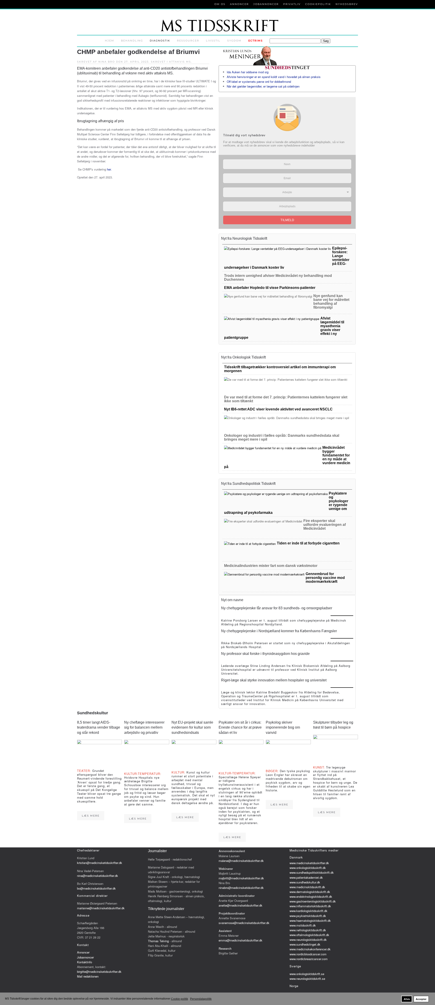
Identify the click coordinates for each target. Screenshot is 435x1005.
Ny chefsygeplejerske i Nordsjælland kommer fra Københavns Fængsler (279, 631)
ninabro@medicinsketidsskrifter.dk (241, 887)
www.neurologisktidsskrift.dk (308, 939)
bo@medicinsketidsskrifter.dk (96, 888)
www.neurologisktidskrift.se (307, 978)
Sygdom (234, 40)
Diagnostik (160, 40)
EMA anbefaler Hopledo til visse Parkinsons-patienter (269, 288)
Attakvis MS (180, 61)
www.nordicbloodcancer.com (308, 954)
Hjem (109, 40)
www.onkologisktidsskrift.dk (308, 868)
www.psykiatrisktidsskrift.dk (308, 916)
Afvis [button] (407, 999)
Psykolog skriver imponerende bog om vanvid (283, 727)
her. (109, 169)
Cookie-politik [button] (179, 998)
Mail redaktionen (88, 976)
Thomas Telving (158, 941)
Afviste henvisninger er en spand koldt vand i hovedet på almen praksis (274, 77)
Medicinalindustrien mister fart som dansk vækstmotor (270, 566)
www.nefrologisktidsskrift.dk (308, 930)
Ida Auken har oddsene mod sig (247, 72)
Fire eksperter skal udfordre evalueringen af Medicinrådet (324, 524)
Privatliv (292, 4)
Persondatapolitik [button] (201, 998)
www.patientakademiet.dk (306, 877)
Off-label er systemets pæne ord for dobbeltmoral (259, 81)
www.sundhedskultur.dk (305, 882)
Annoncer (239, 4)
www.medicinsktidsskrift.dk (307, 887)
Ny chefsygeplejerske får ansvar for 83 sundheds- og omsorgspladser (276, 608)
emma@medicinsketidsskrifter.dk (240, 940)
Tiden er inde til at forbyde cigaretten (308, 543)
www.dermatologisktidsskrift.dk (310, 892)
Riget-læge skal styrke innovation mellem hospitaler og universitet (273, 680)
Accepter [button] (421, 999)
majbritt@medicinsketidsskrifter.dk (241, 878)
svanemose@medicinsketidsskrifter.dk (244, 923)
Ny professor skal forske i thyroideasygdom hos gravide (265, 654)
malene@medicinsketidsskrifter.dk (241, 861)
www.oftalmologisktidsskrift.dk (309, 935)
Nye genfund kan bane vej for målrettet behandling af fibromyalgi (331, 301)
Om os (219, 4)
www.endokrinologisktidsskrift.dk (311, 896)
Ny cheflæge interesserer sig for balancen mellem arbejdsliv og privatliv (144, 727)
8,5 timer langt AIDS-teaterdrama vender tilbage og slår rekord (98, 727)
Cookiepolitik (318, 4)
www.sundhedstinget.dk (305, 944)
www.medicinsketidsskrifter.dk (309, 863)
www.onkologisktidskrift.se (307, 974)
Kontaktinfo (84, 962)
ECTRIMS (255, 40)
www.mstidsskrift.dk (303, 925)
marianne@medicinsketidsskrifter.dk (101, 908)
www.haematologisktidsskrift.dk (310, 920)
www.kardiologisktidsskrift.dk (308, 911)
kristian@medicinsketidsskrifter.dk (99, 863)
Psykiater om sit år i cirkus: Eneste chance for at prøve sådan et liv (240, 727)
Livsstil (213, 40)
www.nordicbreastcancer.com (309, 959)
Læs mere (90, 815)
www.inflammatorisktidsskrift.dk (310, 906)
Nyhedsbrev (347, 4)
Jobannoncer (266, 4)
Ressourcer (188, 40)
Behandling (132, 40)
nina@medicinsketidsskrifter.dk (97, 875)
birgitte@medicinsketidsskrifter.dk (99, 971)
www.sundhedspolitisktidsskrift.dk (312, 872)
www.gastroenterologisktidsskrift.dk (313, 901)
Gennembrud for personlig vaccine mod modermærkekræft (325, 577)
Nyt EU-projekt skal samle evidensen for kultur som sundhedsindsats (192, 727)
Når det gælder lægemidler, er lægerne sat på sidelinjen (263, 86)
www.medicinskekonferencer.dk (310, 949)
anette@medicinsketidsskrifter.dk (240, 905)
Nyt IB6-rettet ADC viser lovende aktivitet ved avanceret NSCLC (278, 409)
